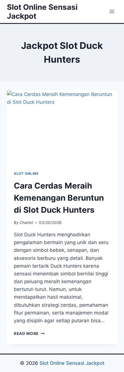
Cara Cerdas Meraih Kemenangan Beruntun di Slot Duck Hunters (59, 198)
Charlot (26, 222)
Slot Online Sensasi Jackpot (72, 363)
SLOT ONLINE (26, 173)
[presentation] (62, 127)
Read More (29, 333)
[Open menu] (111, 11)
